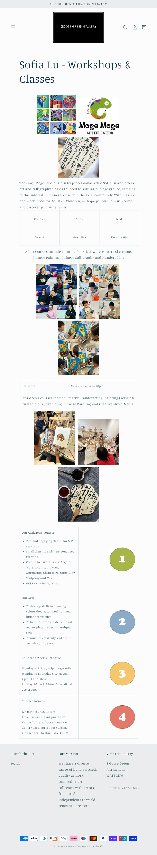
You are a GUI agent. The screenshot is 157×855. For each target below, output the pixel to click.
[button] (13, 27)
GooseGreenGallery (71, 846)
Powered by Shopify (92, 846)
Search (15, 763)
